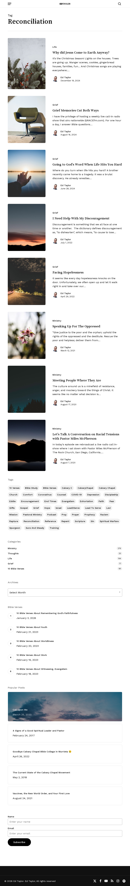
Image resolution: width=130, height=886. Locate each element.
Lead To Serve (93, 508)
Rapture (13, 521)
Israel (59, 508)
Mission (13, 514)
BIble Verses (49, 488)
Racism (104, 514)
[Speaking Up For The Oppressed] (27, 335)
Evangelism (68, 501)
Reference (50, 521)
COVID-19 (77, 494)
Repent (65, 521)
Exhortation (86, 501)
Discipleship (111, 494)
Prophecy (89, 514)
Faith (101, 501)
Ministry (56, 320)
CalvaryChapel (85, 488)
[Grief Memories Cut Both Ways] (27, 119)
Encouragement (30, 501)
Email (11, 828)
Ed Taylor (66, 77)
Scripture (80, 521)
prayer (75, 514)
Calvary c (67, 488)
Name (11, 816)
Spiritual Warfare (109, 521)
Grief (55, 105)
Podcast (51, 514)
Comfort (27, 494)
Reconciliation (31, 521)
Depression (93, 494)
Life (54, 47)
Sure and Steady (35, 528)
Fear (112, 501)
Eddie (12, 501)
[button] (9, 3)
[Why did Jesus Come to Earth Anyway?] (27, 63)
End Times (50, 501)
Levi (108, 508)
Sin (92, 521)
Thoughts (13, 553)
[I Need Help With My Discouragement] (27, 227)
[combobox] (65, 592)
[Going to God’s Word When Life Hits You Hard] (27, 173)
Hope (47, 508)
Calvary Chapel (107, 488)
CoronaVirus (45, 494)
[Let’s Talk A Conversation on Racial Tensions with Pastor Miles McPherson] (27, 445)
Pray (64, 514)
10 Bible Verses (16, 568)
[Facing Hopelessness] (27, 281)
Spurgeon (14, 528)
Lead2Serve (73, 508)
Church (13, 494)
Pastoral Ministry (32, 514)
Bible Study (31, 488)
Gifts (12, 508)
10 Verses (14, 488)
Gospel (24, 508)
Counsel (61, 494)
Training (54, 528)
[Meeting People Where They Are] (27, 389)
